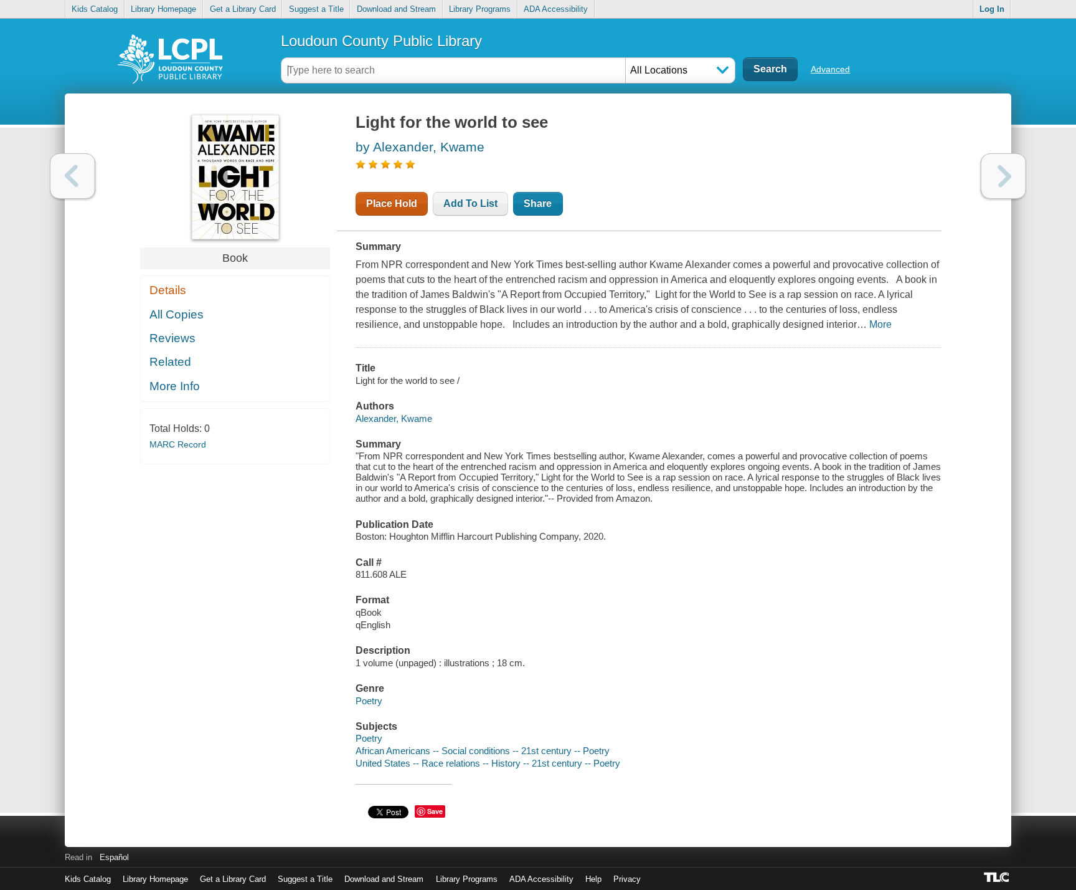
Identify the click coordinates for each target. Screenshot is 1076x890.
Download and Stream (396, 9)
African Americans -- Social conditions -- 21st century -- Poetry (483, 750)
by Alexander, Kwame (420, 147)
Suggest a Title (316, 9)
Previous (72, 176)
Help (593, 879)
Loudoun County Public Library (381, 40)
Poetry (369, 701)
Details (167, 290)
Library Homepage (163, 9)
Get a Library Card (243, 9)
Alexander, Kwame (394, 418)
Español (114, 857)
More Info (174, 386)
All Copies (176, 314)
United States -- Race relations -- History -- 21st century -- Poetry (488, 763)
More (880, 324)
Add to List (470, 203)
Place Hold (391, 203)
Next (1003, 176)
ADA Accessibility (556, 9)
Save (435, 811)
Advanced (830, 69)
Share (538, 203)
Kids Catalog (95, 9)
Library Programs (480, 9)
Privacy (627, 879)
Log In (991, 9)
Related (170, 361)
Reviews (172, 338)
